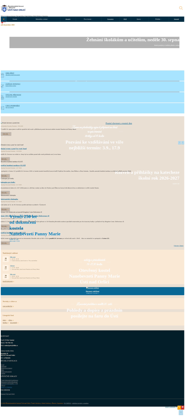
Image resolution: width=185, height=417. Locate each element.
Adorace (12, 265)
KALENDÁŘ (13, 323)
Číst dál (5, 134)
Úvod (2, 365)
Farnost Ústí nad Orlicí (8, 394)
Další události (8, 281)
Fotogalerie (110, 19)
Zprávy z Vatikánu (6, 387)
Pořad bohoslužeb (6, 372)
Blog (2, 370)
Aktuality (68, 19)
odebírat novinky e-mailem (80, 403)
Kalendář (176, 19)
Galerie (3, 373)
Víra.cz (3, 385)
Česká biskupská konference (9, 380)
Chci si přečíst (7, 306)
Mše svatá (12, 257)
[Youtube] (182, 408)
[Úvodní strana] (4, 19)
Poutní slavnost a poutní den (119, 123)
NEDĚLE (5, 323)
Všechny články (179, 246)
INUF (125, 19)
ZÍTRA (10, 320)
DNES (4, 320)
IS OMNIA (67, 403)
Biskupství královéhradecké (9, 382)
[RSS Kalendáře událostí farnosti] (179, 408)
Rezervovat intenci (6, 368)
